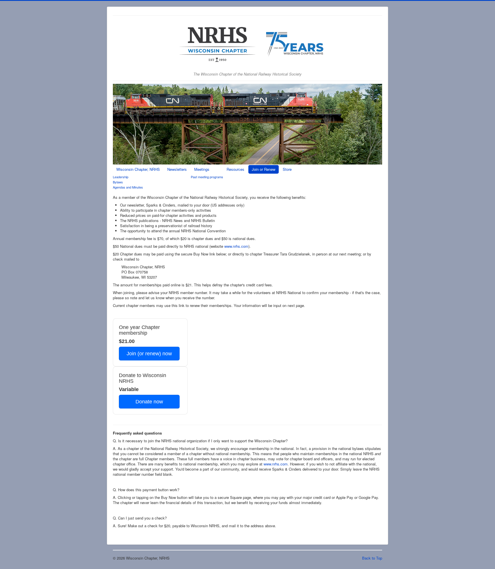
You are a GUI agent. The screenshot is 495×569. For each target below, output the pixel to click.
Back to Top (372, 558)
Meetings (201, 169)
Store (287, 169)
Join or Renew (263, 169)
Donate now (149, 402)
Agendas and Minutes (128, 187)
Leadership (120, 177)
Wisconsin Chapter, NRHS (138, 169)
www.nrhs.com (236, 246)
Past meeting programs (207, 177)
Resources (235, 169)
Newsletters (177, 169)
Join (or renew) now (149, 353)
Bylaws (118, 182)
